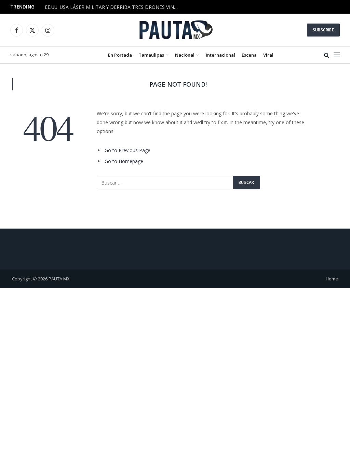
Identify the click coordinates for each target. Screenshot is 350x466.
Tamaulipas (151, 55)
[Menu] (337, 55)
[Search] (327, 55)
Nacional (184, 55)
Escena (249, 55)
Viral (268, 55)
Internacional (220, 55)
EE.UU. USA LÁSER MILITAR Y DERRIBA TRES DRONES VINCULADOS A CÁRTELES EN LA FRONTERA (113, 7)
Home (332, 279)
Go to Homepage (124, 161)
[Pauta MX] (175, 30)
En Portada (120, 55)
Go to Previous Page (127, 150)
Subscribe (323, 30)
